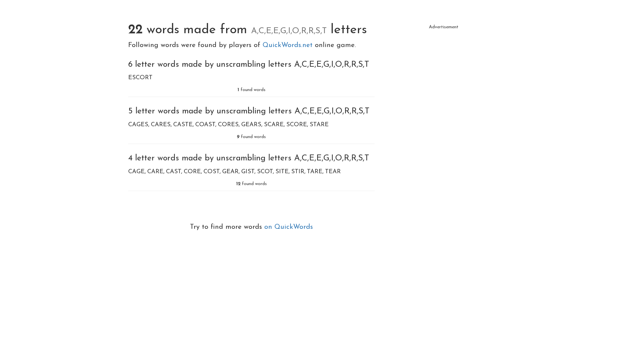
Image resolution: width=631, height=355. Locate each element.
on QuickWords (288, 227)
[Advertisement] (444, 79)
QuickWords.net (289, 45)
